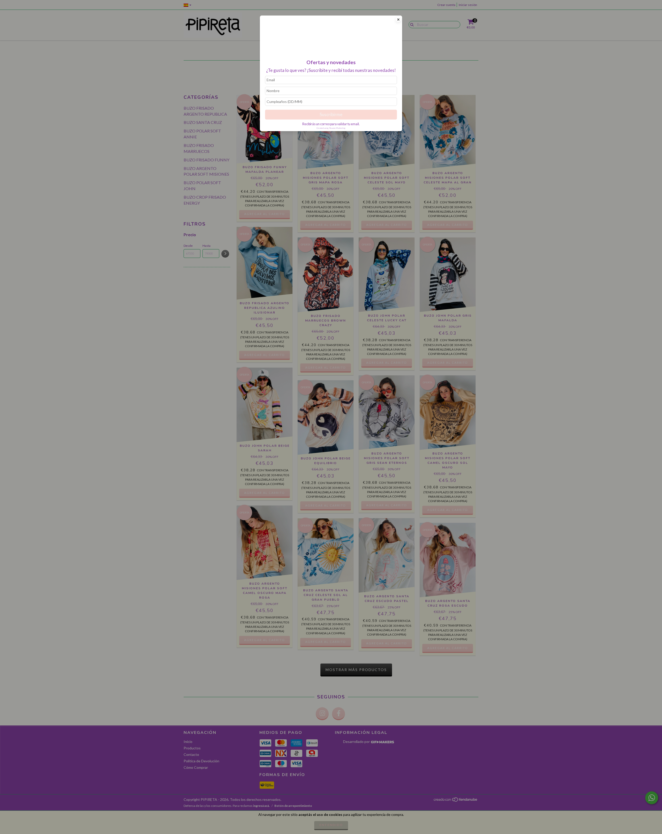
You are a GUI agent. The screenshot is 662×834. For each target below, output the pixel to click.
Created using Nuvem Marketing (331, 128)
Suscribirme (331, 114)
